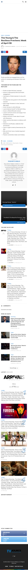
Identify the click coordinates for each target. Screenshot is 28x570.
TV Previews (7, 35)
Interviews (13, 316)
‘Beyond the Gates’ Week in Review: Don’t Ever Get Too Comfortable (18, 336)
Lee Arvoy (10, 245)
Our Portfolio (19, 566)
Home (6, 566)
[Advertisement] (14, 18)
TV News (9, 230)
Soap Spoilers (16, 143)
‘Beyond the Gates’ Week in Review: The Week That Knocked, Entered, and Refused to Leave (18, 359)
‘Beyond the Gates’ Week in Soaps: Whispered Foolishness (18, 347)
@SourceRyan (7, 178)
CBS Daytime (9, 143)
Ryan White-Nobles (10, 46)
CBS (4, 143)
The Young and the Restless (7, 144)
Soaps (2, 35)
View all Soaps (13, 368)
